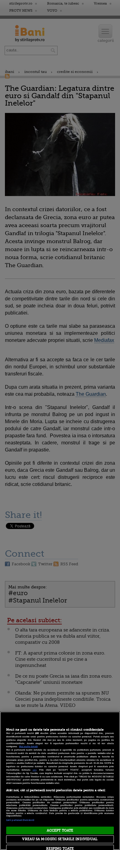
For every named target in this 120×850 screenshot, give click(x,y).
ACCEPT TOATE (60, 830)
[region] (60, 781)
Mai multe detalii (28, 746)
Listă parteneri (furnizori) (20, 820)
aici (34, 770)
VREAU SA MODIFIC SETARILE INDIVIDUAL (60, 839)
